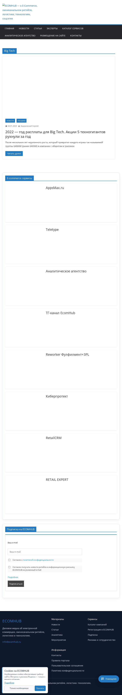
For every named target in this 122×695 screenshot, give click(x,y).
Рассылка (21, 121)
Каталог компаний (97, 624)
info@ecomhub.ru (11, 641)
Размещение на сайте (52, 35)
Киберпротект (57, 396)
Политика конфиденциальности (67, 670)
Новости (24, 28)
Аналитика (56, 634)
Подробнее (13, 577)
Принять (40, 688)
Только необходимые (19, 688)
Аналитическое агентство (20, 35)
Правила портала (60, 660)
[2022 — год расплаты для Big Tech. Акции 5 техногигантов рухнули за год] (58, 89)
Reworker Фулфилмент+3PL (67, 354)
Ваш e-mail (13, 542)
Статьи (38, 28)
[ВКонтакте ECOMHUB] (116, 684)
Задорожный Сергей (30, 126)
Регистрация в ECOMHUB (101, 629)
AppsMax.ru (55, 187)
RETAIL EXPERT (57, 479)
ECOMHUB (12, 620)
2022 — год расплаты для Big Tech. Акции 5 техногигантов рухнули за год (55, 134)
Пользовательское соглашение (67, 665)
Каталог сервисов (72, 28)
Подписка (93, 634)
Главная (9, 28)
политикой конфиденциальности (38, 560)
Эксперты (52, 28)
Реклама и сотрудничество (101, 639)
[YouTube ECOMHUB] (101, 684)
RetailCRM (54, 437)
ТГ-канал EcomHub (60, 313)
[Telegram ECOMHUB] (109, 684)
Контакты (76, 35)
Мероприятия (58, 639)
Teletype (52, 229)
